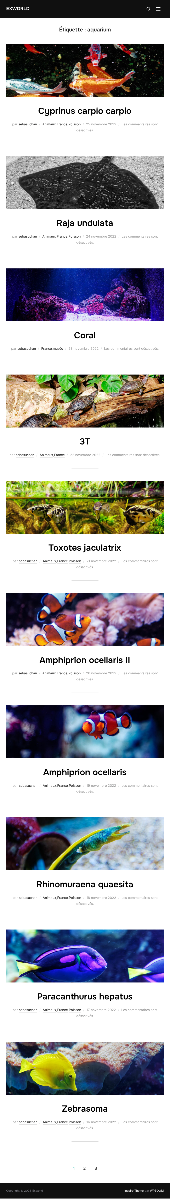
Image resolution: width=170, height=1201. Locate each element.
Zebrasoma (85, 1108)
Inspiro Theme (134, 1190)
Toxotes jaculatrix (85, 547)
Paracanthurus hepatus (84, 996)
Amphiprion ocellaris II (84, 660)
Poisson (74, 124)
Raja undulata (84, 223)
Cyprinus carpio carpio (84, 110)
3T (85, 441)
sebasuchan (27, 124)
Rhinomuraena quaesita (84, 884)
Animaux (49, 124)
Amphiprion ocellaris (84, 772)
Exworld (17, 9)
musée (58, 348)
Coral (85, 335)
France (62, 124)
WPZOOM (157, 1190)
